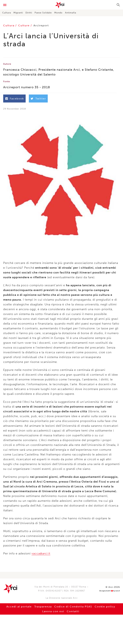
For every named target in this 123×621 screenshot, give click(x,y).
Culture (24, 25)
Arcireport (41, 25)
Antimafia (70, 12)
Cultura (6, 12)
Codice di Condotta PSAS (73, 606)
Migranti (18, 12)
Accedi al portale (19, 606)
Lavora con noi (53, 611)
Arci (61, 5)
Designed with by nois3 (109, 591)
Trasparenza (43, 606)
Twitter (40, 98)
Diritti (28, 12)
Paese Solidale (43, 12)
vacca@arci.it (41, 553)
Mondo (58, 12)
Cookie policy (105, 606)
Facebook (17, 98)
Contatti (73, 611)
